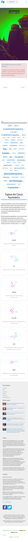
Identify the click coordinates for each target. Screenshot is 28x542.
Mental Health (11, 160)
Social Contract (12, 184)
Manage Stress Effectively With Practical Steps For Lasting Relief (15, 404)
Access (4, 137)
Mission (15, 162)
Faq (5, 148)
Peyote (16, 170)
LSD (14, 266)
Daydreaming (20, 139)
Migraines (9, 162)
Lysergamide (20, 157)
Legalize (5, 157)
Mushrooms (8, 165)
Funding (16, 148)
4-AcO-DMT (14, 318)
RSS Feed (4, 535)
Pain (11, 170)
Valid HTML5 (14, 532)
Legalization (22, 153)
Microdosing (21, 160)
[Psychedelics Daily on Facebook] (5, 507)
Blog (24, 137)
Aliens (9, 137)
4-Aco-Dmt (14, 132)
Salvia (6, 180)
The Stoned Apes (16, 530)
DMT (4, 389)
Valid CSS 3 (23, 530)
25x (10, 125)
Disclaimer (6, 142)
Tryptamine (14, 187)
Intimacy (14, 153)
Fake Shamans (22, 145)
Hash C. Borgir (16, 536)
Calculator (7, 139)
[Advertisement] (14, 105)
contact (20, 223)
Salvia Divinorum (6, 397)
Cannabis (5, 388)
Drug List (6, 145)
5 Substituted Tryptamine (11, 135)
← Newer (4, 87)
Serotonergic (16, 180)
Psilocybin (7, 177)
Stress (19, 184)
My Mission (17, 165)
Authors (19, 137)
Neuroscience (5, 168)
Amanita (14, 137)
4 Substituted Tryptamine (14, 129)
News (11, 168)
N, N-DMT (14, 240)
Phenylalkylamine (14, 173)
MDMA (14, 370)
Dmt (22, 143)
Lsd (12, 157)
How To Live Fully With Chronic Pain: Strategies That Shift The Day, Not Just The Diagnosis (16, 419)
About (24, 135)
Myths (23, 165)
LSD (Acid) (5, 391)
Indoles (6, 153)
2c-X (17, 125)
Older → (23, 87)
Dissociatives (14, 142)
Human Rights (22, 148)
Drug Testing (14, 145)
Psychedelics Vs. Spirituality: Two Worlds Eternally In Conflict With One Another (15, 424)
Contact (13, 140)
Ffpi (11, 149)
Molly (19, 162)
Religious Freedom (16, 177)
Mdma (4, 160)
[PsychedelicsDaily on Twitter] (9, 507)
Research (23, 177)
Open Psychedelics (20, 168)
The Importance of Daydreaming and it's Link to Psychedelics (15, 413)
